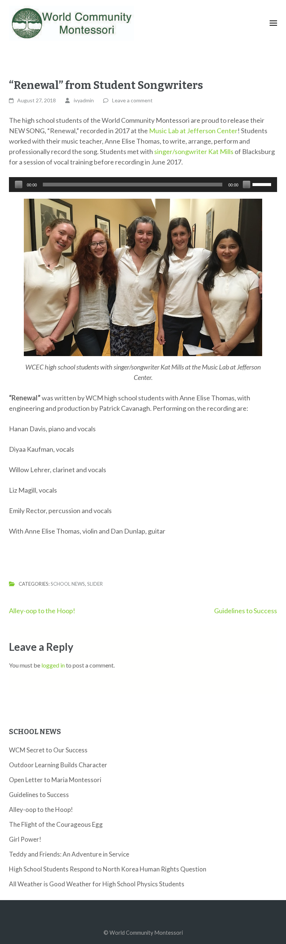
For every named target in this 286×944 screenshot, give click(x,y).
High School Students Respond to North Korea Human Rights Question (107, 869)
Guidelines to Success (245, 611)
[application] (143, 184)
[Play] (18, 184)
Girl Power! (25, 839)
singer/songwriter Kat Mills (193, 151)
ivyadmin (84, 100)
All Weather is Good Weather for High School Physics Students (96, 884)
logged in (53, 665)
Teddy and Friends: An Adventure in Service (69, 854)
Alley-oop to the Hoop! (42, 611)
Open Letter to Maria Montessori (55, 780)
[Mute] (246, 184)
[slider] (262, 184)
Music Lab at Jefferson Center (193, 131)
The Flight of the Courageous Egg (56, 824)
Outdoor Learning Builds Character (58, 765)
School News (68, 584)
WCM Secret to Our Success (48, 750)
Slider (95, 584)
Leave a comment (132, 100)
